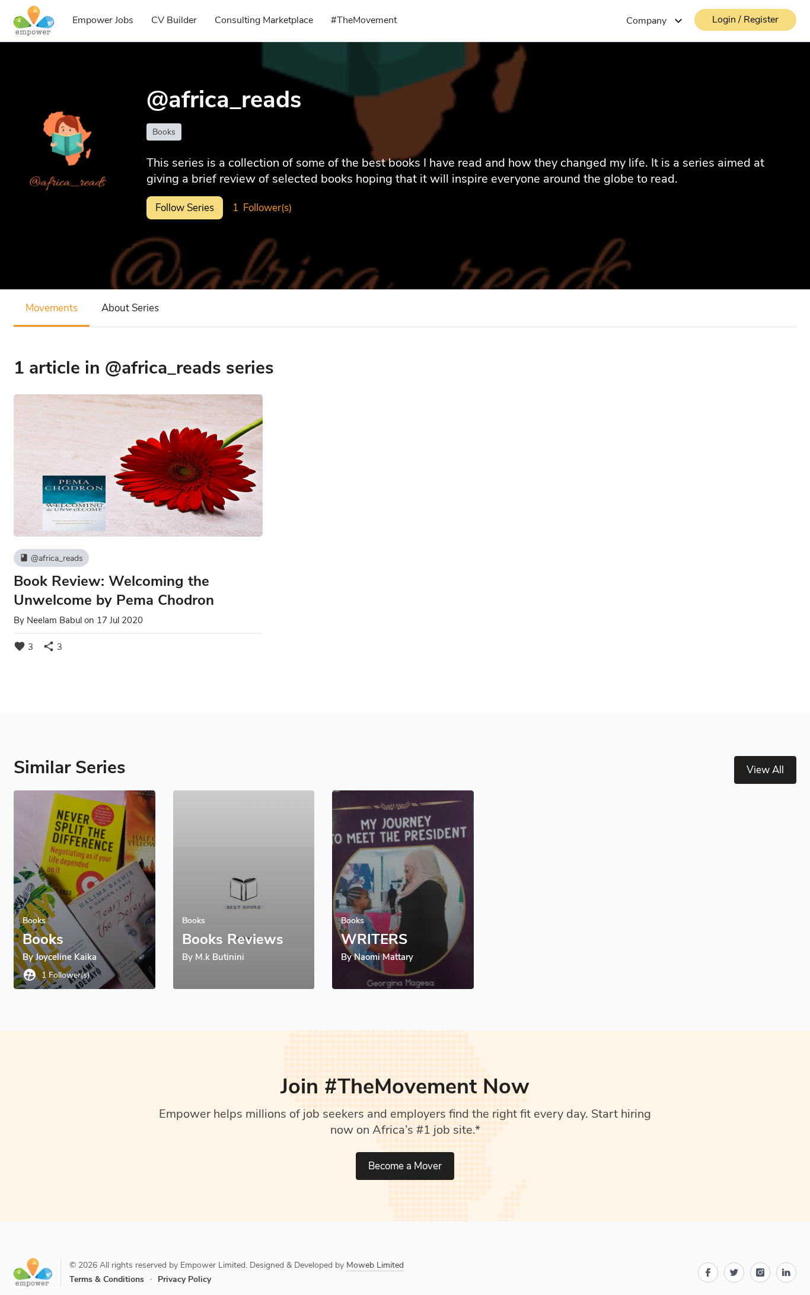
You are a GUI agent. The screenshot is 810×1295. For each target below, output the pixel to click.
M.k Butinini (219, 957)
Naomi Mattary (383, 957)
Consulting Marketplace (264, 20)
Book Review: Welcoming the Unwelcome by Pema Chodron (114, 591)
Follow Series (184, 208)
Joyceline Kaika (66, 957)
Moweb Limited (375, 1265)
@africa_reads (51, 558)
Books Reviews (232, 939)
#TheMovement (364, 20)
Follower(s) (262, 208)
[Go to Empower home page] (37, 1272)
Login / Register (745, 19)
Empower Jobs (102, 20)
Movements (51, 308)
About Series (130, 308)
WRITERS (374, 939)
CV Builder (174, 20)
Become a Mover (405, 1166)
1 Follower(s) (56, 975)
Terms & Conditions (106, 1279)
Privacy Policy (184, 1279)
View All (765, 770)
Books (164, 132)
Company (655, 21)
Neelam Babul (54, 620)
